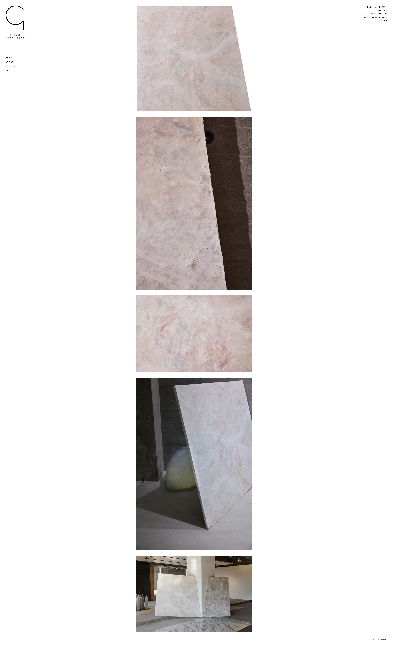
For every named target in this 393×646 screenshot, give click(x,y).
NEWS (9, 57)
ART (8, 71)
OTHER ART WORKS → (380, 639)
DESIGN (10, 66)
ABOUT (10, 62)
